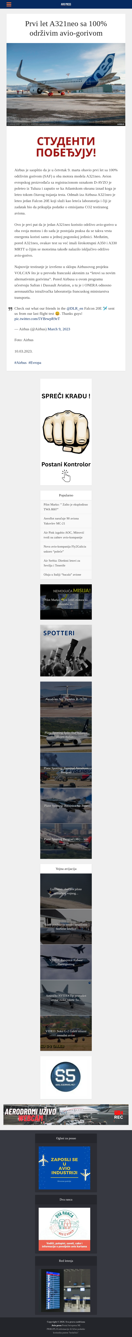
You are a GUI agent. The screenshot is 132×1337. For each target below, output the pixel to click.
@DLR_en (75, 308)
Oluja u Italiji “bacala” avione (62, 574)
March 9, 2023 (59, 329)
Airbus (21, 362)
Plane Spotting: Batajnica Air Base (66, 805)
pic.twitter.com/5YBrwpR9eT (37, 319)
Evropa (35, 362)
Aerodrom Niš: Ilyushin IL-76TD (66, 699)
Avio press (57, 1325)
